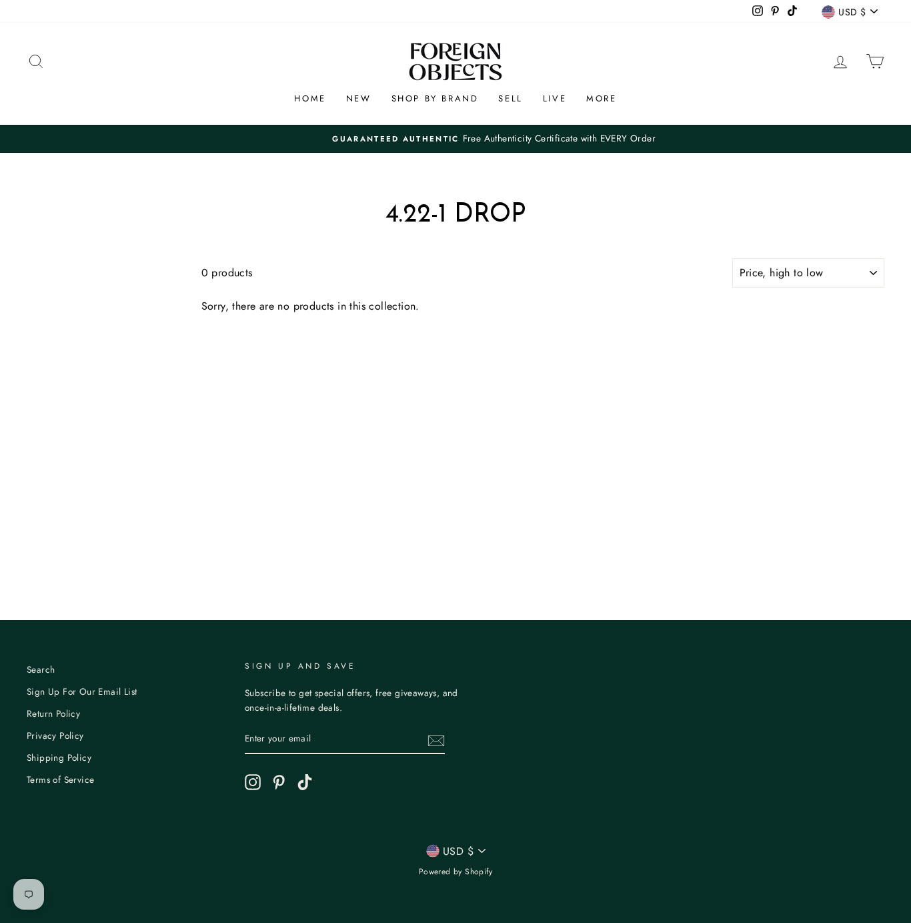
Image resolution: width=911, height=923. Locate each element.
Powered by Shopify (455, 872)
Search (41, 669)
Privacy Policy (55, 735)
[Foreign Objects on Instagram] (253, 782)
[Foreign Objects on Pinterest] (279, 782)
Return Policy (53, 713)
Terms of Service (60, 779)
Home (309, 98)
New (358, 98)
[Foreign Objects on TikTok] (305, 782)
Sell (510, 98)
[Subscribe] (436, 739)
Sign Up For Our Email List (82, 691)
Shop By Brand (435, 98)
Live (554, 98)
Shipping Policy (59, 757)
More (601, 98)
